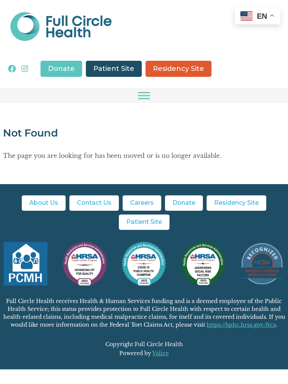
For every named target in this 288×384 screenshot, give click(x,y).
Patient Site (113, 68)
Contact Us (94, 202)
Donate (61, 68)
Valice (160, 353)
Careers (142, 202)
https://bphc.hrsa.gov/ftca (241, 324)
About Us (43, 202)
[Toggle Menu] (144, 95)
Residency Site (178, 68)
